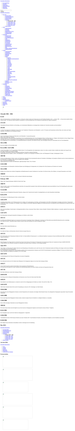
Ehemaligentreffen (6, 6)
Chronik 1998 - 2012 (11, 23)
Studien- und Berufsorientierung (11, 48)
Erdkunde (9, 62)
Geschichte (7, 19)
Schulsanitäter (7, 90)
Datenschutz (5, 8)
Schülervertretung (8, 32)
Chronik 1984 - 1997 (11, 21)
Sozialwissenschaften (11, 76)
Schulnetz (7, 80)
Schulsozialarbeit (8, 17)
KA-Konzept (7, 43)
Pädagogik (9, 72)
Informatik (9, 66)
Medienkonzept (8, 45)
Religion (9, 75)
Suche (4, 105)
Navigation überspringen (5, 0)
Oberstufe (7, 55)
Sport (8, 78)
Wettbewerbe (7, 94)
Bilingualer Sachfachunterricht (13, 58)
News (4, 96)
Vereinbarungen (8, 36)
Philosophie (10, 73)
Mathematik (10, 69)
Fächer (6, 56)
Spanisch (9, 77)
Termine (4, 97)
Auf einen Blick (8, 15)
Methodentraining (8, 46)
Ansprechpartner (8, 28)
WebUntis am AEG (8, 81)
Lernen (4, 50)
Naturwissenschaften (11, 71)
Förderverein (5, 5)
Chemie (9, 59)
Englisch (9, 61)
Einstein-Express (8, 18)
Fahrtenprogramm (8, 49)
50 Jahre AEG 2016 (11, 25)
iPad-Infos (7, 82)
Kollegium (7, 29)
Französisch (10, 64)
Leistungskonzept (8, 44)
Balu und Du (7, 93)
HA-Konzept (7, 41)
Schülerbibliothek (8, 88)
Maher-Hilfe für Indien (9, 92)
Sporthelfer (7, 89)
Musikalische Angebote (9, 91)
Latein (9, 68)
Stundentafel (7, 52)
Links (6, 38)
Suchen (2, 11)
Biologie (9, 57)
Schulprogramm (8, 35)
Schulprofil (5, 34)
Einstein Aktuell (8, 100)
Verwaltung (7, 30)
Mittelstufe (7, 54)
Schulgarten (7, 86)
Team (4, 27)
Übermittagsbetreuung (9, 16)
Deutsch (9, 60)
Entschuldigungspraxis (9, 37)
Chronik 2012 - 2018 (11, 24)
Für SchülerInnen (6, 2)
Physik (9, 74)
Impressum (5, 7)
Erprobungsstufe (8, 53)
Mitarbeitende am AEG (9, 31)
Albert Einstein (8, 26)
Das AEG (4, 14)
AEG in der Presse (8, 95)
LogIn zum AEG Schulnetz (8, 351)
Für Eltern (5, 101)
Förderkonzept (8, 40)
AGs (6, 85)
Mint (6, 47)
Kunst (9, 67)
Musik (9, 70)
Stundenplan (7, 39)
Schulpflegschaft (8, 33)
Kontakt (4, 98)
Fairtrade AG (7, 87)
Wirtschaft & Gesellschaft (12, 79)
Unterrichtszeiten (8, 51)
